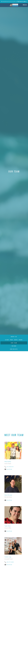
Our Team (14, 343)
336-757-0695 (10, 562)
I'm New (13, 346)
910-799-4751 (10, 466)
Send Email (9, 469)
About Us (14, 336)
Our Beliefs (14, 349)
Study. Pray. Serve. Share (14, 339)
